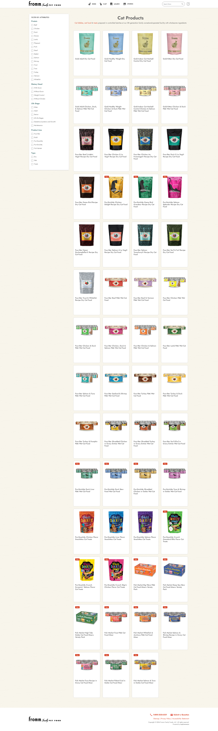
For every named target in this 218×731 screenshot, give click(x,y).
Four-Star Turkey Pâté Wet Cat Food (144, 395)
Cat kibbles (79, 23)
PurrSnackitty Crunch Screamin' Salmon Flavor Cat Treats (85, 587)
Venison (36, 76)
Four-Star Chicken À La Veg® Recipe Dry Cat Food (115, 155)
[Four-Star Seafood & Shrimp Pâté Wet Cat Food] (116, 378)
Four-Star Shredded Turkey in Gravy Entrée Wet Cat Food (144, 443)
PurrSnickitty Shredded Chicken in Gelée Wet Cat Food (144, 491)
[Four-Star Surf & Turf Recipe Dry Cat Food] (174, 235)
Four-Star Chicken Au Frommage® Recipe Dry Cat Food (145, 156)
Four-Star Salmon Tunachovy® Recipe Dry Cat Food (145, 252)
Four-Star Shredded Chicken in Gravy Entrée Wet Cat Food (115, 443)
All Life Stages (38, 118)
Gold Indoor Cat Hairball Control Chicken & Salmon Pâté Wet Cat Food (144, 109)
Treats (36, 164)
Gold (35, 137)
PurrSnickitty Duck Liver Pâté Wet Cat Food (84, 490)
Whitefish (37, 79)
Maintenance (38, 125)
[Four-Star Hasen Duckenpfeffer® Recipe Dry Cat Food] (86, 235)
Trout (35, 65)
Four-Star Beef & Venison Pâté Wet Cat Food (144, 299)
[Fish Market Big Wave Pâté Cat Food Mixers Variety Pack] (145, 570)
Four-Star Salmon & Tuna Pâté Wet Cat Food (85, 395)
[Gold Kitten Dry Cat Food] (174, 43)
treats (96, 23)
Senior (36, 114)
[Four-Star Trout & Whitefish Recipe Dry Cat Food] (86, 283)
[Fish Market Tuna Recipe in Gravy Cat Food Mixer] (86, 665)
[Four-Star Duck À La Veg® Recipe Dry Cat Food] (174, 139)
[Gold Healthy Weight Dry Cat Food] (116, 43)
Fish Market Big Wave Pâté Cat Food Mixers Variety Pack (144, 587)
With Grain (38, 88)
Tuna (35, 68)
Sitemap (156, 718)
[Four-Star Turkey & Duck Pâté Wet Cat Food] (174, 378)
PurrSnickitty (38, 144)
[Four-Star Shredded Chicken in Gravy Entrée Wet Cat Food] (116, 426)
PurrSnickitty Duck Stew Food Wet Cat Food (113, 490)
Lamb (36, 39)
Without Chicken (39, 99)
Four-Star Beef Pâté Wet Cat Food (115, 299)
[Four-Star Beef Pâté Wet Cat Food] (116, 283)
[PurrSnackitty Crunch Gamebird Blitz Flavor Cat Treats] (174, 522)
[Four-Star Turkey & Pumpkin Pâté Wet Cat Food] (86, 426)
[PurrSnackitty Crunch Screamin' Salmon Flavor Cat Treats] (86, 570)
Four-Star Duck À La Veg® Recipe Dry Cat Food (173, 155)
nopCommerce (184, 724)
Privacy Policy (166, 718)
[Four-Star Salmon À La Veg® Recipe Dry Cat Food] (116, 235)
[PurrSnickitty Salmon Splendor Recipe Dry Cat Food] (174, 187)
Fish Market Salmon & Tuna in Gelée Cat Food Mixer (144, 682)
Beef (35, 25)
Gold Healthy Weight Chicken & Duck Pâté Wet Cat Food (114, 109)
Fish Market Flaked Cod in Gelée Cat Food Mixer (114, 682)
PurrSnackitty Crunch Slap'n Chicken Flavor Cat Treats (115, 586)
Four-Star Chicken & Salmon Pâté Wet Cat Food (145, 347)
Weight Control (39, 95)
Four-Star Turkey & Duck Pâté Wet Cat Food (172, 395)
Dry (35, 157)
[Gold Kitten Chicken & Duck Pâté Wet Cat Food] (174, 91)
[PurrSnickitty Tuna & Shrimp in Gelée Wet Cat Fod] (174, 474)
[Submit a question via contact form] (188, 4)
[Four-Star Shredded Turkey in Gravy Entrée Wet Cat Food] (145, 426)
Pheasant (37, 43)
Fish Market (38, 148)
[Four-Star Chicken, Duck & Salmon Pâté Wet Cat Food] (116, 330)
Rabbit (36, 54)
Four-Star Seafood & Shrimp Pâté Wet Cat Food (115, 395)
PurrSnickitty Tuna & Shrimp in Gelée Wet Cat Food (174, 490)
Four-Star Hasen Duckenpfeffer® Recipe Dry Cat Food (86, 252)
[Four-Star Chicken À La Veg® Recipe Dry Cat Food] (116, 139)
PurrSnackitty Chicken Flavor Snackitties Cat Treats (86, 538)
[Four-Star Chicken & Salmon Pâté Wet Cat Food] (145, 330)
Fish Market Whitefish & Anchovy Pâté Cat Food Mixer (143, 635)
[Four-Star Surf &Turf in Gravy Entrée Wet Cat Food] (174, 426)
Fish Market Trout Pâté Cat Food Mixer (114, 634)
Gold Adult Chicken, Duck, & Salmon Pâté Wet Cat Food (86, 109)
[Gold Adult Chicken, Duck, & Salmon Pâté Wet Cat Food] (86, 91)
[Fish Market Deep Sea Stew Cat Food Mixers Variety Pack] (174, 570)
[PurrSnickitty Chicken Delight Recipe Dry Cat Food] (116, 187)
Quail (36, 50)
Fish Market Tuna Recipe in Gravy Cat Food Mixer (86, 682)
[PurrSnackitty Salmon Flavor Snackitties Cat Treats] (145, 522)
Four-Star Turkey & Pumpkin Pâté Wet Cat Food (86, 442)
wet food (87, 23)
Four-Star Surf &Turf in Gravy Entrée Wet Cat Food (174, 442)
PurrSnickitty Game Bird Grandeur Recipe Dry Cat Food (144, 204)
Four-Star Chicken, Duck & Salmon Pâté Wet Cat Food (115, 347)
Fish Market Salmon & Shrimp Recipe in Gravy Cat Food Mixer (174, 635)
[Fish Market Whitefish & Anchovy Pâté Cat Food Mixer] (145, 617)
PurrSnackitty (38, 141)
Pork (35, 47)
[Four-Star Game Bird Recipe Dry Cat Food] (86, 187)
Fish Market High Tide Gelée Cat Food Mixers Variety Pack (84, 635)
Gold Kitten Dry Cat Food (173, 59)
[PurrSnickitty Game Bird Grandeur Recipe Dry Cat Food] (145, 187)
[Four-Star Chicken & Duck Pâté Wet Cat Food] (86, 330)
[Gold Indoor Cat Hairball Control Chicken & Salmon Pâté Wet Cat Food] (145, 91)
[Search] (182, 4)
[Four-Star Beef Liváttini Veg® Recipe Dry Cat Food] (86, 139)
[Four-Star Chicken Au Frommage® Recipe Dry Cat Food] (145, 139)
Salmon (36, 57)
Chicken (37, 28)
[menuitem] (92, 3)
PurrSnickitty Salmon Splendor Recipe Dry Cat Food (173, 204)
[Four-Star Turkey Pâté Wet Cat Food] (145, 378)
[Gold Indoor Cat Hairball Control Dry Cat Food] (145, 43)
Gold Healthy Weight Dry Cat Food (114, 60)
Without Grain (39, 91)
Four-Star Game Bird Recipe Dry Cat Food (86, 203)
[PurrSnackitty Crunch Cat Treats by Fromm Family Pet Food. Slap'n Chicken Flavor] (116, 570)
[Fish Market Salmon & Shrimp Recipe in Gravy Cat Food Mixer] (174, 617)
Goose (36, 36)
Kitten (36, 107)
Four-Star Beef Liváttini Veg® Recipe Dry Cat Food (86, 155)
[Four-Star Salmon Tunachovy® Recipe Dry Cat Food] (145, 235)
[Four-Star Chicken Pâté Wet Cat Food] (174, 283)
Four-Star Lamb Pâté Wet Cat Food (174, 347)
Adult (35, 111)
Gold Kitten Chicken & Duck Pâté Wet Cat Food (174, 108)
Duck (35, 32)
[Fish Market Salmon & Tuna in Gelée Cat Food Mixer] (145, 665)
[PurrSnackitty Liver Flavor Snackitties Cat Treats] (116, 522)
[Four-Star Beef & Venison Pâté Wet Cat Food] (145, 283)
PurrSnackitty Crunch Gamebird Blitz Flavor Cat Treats (173, 539)
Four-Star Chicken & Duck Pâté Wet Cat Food (85, 347)
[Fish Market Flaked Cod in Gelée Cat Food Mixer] (116, 665)
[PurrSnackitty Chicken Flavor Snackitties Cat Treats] (86, 522)
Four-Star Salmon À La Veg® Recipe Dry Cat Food (115, 251)
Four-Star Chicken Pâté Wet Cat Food (174, 299)
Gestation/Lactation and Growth (45, 122)
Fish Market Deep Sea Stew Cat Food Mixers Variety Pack (174, 587)
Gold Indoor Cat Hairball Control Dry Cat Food (143, 60)
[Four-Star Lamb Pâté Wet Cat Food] (174, 330)
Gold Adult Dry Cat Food (85, 59)
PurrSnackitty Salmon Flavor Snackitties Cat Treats (145, 538)
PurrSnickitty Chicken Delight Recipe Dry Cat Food (115, 203)
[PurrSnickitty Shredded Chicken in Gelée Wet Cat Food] (145, 474)
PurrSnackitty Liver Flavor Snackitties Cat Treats (114, 538)
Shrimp (36, 61)
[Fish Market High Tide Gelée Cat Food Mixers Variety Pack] (86, 617)
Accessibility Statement (180, 718)
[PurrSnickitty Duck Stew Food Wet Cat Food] (116, 474)
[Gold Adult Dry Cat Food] (86, 43)
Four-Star (37, 134)
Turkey (36, 72)
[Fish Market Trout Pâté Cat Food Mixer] (116, 617)
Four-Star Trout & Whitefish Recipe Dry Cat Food (86, 299)
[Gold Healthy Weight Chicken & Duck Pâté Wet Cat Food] (116, 91)
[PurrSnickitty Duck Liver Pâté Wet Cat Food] (86, 474)
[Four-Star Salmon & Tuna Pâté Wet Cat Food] (86, 378)
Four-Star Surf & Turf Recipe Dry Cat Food (174, 251)
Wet (35, 160)
